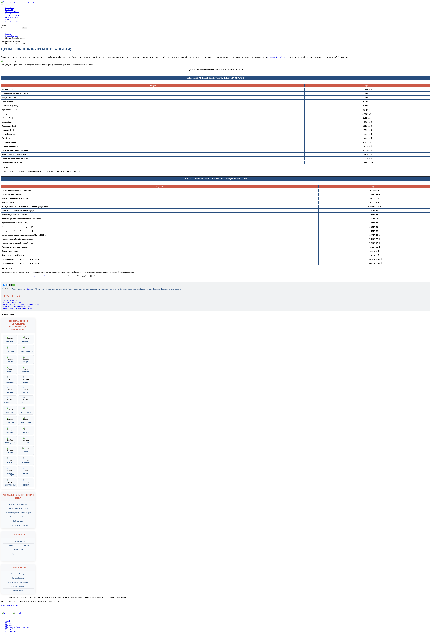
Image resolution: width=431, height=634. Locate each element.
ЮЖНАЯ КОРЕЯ (9, 485)
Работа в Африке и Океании (18, 525)
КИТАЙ (25, 473)
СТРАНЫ (9, 10)
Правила (8, 625)
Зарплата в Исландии (18, 574)
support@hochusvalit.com (10, 605)
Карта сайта (9, 629)
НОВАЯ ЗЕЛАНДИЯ (10, 474)
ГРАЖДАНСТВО (12, 22)
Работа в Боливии (18, 578)
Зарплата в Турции (18, 554)
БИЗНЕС (8, 20)
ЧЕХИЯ (26, 432)
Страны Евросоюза (18, 541)
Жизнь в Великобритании (12, 300)
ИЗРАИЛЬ (25, 372)
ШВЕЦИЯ (25, 443)
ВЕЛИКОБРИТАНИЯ (26, 352)
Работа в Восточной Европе (18, 508)
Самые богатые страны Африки (18, 545)
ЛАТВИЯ (10, 392)
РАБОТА (8, 14)
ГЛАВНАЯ (9, 8)
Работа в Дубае (18, 549)
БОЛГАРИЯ (10, 352)
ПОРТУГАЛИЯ (26, 412)
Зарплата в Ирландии (18, 586)
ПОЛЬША (9, 412)
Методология (10, 631)
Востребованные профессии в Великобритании (21, 304)
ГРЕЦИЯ (26, 362)
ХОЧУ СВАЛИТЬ (12, 16)
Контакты (9, 623)
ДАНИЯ (9, 372)
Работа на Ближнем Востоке (18, 517)
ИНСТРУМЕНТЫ (12, 12)
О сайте (8, 621)
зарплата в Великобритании (278, 57)
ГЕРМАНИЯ (9, 362)
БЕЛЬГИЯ (25, 341)
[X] (10, 285)
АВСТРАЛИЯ (25, 463)
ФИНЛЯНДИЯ (26, 422)
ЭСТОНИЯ (9, 453)
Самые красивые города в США (18, 582)
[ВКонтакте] (4, 285)
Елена (29, 289)
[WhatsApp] (13, 285)
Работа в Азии (18, 521)
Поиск (3, 26)
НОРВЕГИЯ (26, 402)
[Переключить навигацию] (2, 4)
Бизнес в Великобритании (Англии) (16, 306)
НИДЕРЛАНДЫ (9, 402)
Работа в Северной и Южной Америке (18, 513)
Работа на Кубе (18, 590)
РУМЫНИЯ (10, 422)
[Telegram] (7, 285)
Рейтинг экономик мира (18, 558)
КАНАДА (10, 463)
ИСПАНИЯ (9, 382)
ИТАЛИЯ (26, 382)
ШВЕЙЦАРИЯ (10, 443)
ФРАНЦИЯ (9, 432)
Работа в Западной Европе (18, 504)
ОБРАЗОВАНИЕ (11, 18)
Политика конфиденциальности (17, 627)
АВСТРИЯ (9, 341)
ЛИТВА (25, 392)
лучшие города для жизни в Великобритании (39, 276)
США (26, 451)
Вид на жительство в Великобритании (17, 308)
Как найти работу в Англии (13, 302)
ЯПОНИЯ (26, 485)
